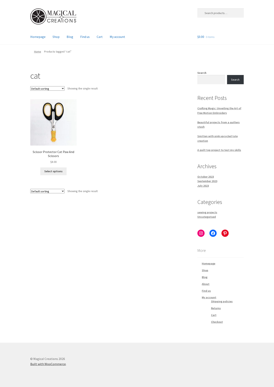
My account (117, 37)
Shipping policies (222, 301)
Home (37, 51)
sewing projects (207, 212)
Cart (100, 37)
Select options (53, 171)
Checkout (217, 322)
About (205, 284)
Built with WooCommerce (48, 364)
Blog (70, 37)
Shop (56, 37)
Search (201, 73)
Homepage (38, 37)
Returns (216, 308)
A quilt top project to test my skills (219, 150)
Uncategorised (206, 217)
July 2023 (203, 185)
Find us (85, 37)
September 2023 (207, 181)
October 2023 (205, 176)
